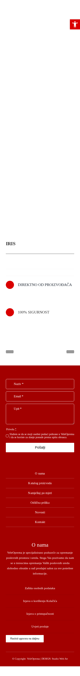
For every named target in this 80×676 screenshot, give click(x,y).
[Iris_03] (40, 134)
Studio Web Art (60, 658)
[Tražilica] (40, 10)
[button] (75, 24)
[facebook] (40, 647)
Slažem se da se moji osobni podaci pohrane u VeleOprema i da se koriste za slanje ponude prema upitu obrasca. (42, 436)
